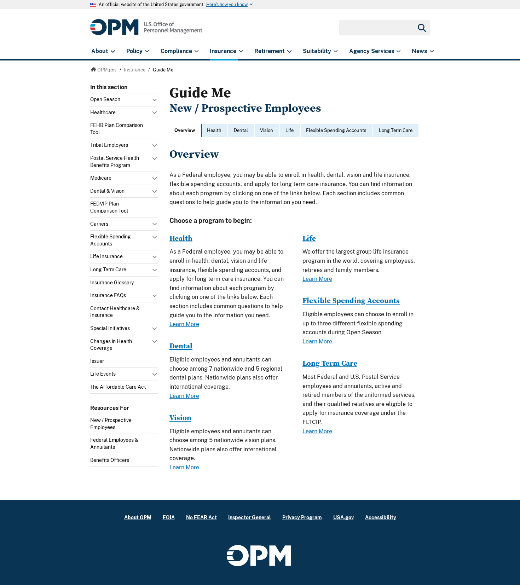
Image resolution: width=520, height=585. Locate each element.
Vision (266, 130)
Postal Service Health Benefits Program (114, 161)
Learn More (184, 324)
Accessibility (380, 517)
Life (289, 130)
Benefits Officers (109, 460)
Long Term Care (108, 269)
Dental (241, 130)
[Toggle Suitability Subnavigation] (335, 51)
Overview (184, 130)
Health (214, 130)
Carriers (99, 224)
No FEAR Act (201, 517)
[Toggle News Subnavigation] (432, 51)
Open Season (105, 99)
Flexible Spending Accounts (110, 240)
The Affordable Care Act (118, 387)
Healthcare (103, 112)
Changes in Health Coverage (111, 344)
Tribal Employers (109, 145)
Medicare (100, 178)
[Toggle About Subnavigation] (113, 51)
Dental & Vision (107, 191)
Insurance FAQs (108, 295)
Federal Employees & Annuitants (114, 443)
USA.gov (343, 517)
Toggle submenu (155, 101)
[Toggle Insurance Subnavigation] (241, 51)
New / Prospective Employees (111, 423)
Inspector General (249, 517)
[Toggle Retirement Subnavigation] (289, 51)
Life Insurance (106, 256)
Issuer (97, 361)
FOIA (169, 517)
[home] (146, 30)
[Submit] (421, 27)
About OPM (137, 517)
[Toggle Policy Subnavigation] (147, 51)
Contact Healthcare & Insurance (115, 312)
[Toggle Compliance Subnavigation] (196, 51)
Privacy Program (302, 517)
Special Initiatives (110, 328)
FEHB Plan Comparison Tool (116, 128)
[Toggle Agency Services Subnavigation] (398, 51)
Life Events (103, 374)
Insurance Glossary (112, 282)
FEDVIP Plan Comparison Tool (109, 207)
